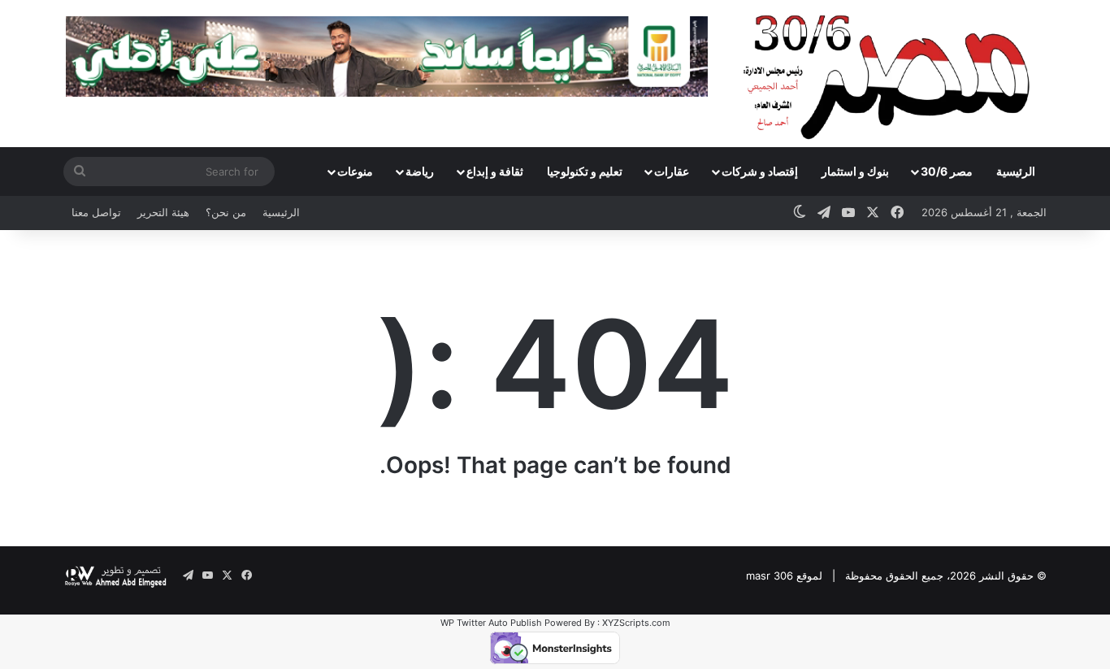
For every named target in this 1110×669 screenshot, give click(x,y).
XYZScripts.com (636, 622)
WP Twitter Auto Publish (491, 622)
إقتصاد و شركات (760, 171)
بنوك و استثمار (855, 171)
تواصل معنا (96, 212)
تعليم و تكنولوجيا (584, 171)
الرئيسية (1015, 171)
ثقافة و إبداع (494, 171)
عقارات (671, 171)
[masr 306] (891, 73)
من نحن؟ (226, 212)
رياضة (419, 171)
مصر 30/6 (947, 171)
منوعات (355, 171)
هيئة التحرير (163, 212)
